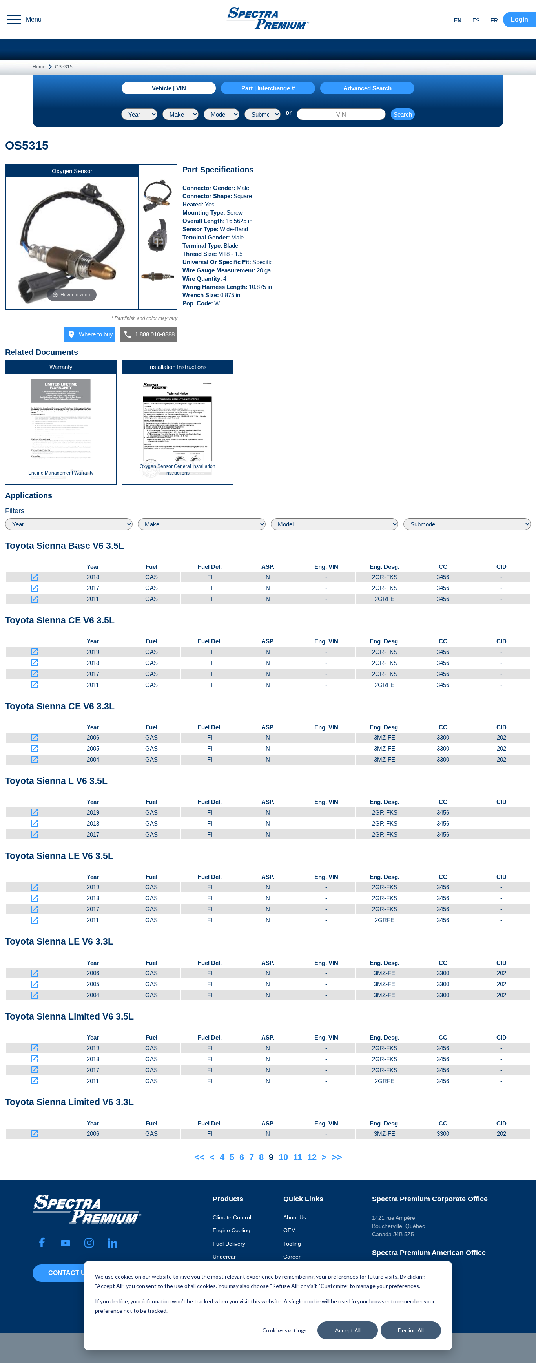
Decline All (411, 1330)
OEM (289, 1230)
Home (39, 66)
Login (519, 19)
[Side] (158, 278)
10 (283, 1157)
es (475, 20)
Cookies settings (284, 1330)
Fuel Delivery (229, 1244)
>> (337, 1157)
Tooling (292, 1244)
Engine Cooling (231, 1230)
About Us (294, 1217)
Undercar (224, 1256)
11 (297, 1157)
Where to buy (90, 334)
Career (292, 1256)
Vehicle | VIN (169, 88)
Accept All (348, 1330)
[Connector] (158, 237)
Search (403, 114)
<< (199, 1157)
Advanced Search (367, 88)
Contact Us (69, 1273)
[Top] (158, 197)
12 (312, 1157)
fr (494, 20)
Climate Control (232, 1217)
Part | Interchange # (268, 88)
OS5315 (64, 66)
